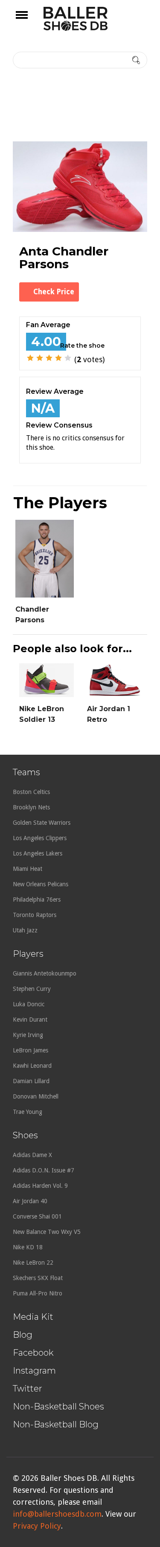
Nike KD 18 (28, 1247)
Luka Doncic (28, 1004)
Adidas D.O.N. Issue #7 (43, 1170)
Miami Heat (27, 868)
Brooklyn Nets (31, 807)
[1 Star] (30, 358)
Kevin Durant (30, 1019)
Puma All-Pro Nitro (37, 1293)
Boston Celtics (31, 791)
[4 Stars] (58, 358)
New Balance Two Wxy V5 (47, 1231)
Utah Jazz (25, 930)
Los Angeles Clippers (40, 838)
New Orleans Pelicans (40, 884)
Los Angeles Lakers (37, 853)
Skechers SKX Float (38, 1278)
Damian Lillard (31, 1081)
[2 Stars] (39, 358)
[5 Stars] (68, 358)
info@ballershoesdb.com (57, 1513)
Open (29, 21)
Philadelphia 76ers (37, 899)
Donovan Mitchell (35, 1096)
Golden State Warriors (41, 822)
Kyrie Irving (28, 1034)
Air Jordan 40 (30, 1201)
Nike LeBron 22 (33, 1262)
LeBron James (30, 1050)
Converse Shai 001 (37, 1216)
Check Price (53, 291)
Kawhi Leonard (32, 1065)
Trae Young (27, 1111)
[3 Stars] (49, 358)
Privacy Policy (37, 1525)
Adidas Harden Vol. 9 (40, 1185)
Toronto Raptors (34, 914)
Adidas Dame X (32, 1154)
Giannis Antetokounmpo (44, 973)
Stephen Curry (32, 988)
